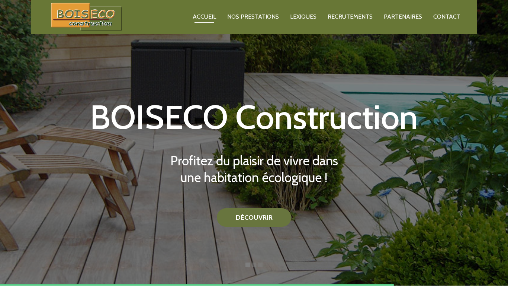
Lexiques (303, 16)
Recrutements (350, 16)
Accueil (204, 16)
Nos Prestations (253, 16)
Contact (446, 16)
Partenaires (403, 16)
